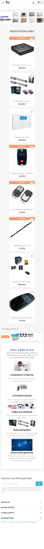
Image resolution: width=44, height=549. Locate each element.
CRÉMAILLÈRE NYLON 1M (22, 246)
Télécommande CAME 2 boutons (22, 318)
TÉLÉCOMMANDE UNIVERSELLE (22, 210)
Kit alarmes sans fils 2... (22, 137)
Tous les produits (11, 329)
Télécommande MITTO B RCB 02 (22, 173)
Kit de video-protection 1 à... (22, 65)
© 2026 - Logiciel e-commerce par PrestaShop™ (19, 522)
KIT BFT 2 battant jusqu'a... (22, 101)
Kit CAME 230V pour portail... (22, 282)
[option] (22, 18)
